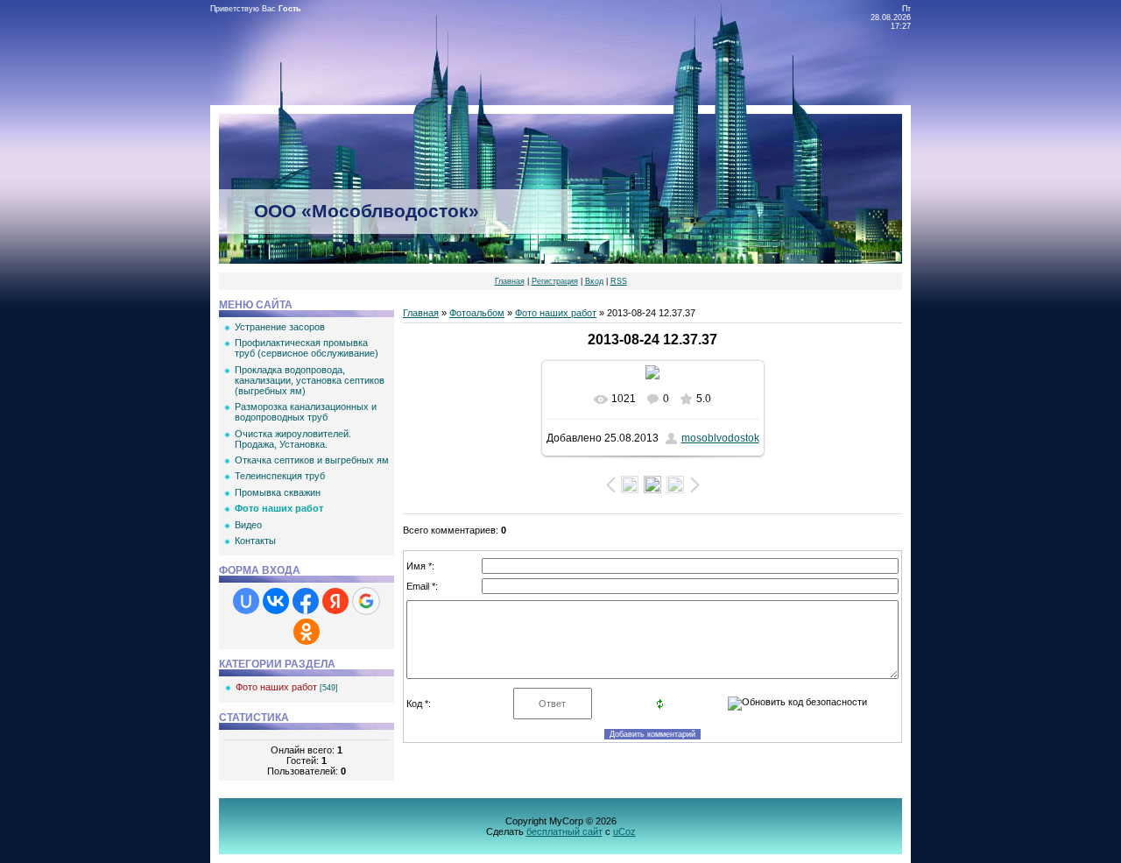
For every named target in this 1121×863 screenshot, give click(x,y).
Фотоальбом (476, 313)
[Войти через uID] (246, 601)
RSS (618, 281)
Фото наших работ (276, 687)
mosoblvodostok (720, 438)
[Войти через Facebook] (306, 601)
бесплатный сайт (564, 831)
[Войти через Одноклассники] (306, 632)
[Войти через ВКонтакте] (276, 601)
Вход (594, 281)
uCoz (624, 831)
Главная (510, 281)
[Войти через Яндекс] (335, 601)
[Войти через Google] (366, 601)
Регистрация (555, 281)
